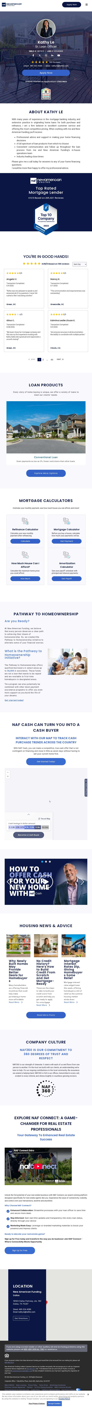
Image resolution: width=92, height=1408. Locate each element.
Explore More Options (46, 473)
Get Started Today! (46, 761)
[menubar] (86, 4)
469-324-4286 (36, 66)
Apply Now (72, 4)
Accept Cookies (54, 1403)
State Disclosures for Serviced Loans (17, 1390)
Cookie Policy (35, 1390)
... (47, 359)
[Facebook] (33, 55)
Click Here (62, 81)
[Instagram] (46, 55)
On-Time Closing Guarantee (43, 1387)
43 (52, 359)
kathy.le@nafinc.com (60, 66)
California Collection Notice (51, 1390)
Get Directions (21, 1318)
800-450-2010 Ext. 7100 (34, 1349)
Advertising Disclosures (58, 1385)
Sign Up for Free (19, 1250)
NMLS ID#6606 (9, 1385)
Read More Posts (46, 1015)
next (59, 359)
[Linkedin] (52, 55)
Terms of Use (43, 1385)
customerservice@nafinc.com (22, 1371)
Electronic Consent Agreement (15, 1387)
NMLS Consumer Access (63, 1387)
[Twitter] (40, 55)
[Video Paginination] (42, 862)
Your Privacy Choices (69, 1390)
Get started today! (14, 700)
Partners (30, 1387)
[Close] (88, 1394)
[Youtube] (59, 55)
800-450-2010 (9, 1362)
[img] (46, 882)
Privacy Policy (32, 1385)
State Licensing (21, 1385)
